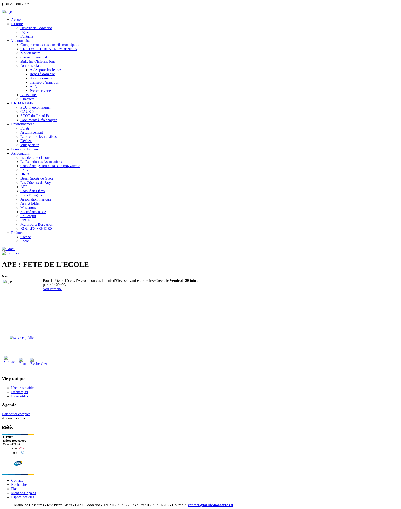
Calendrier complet (16, 414)
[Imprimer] (10, 253)
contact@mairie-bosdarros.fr (210, 505)
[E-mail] (8, 249)
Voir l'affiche (52, 289)
